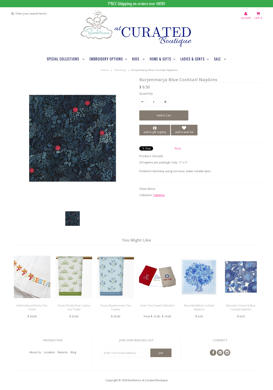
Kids (136, 59)
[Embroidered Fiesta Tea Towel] (32, 301)
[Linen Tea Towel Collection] (157, 301)
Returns (63, 352)
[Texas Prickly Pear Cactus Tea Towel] (74, 301)
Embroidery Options (106, 59)
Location (49, 352)
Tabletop (120, 70)
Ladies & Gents (192, 59)
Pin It (178, 148)
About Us (35, 352)
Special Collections (63, 59)
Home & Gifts (160, 59)
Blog (73, 352)
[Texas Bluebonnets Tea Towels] (115, 301)
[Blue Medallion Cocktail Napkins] (199, 301)
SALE (218, 59)
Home (105, 70)
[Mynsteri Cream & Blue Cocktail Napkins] (241, 301)
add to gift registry (155, 132)
